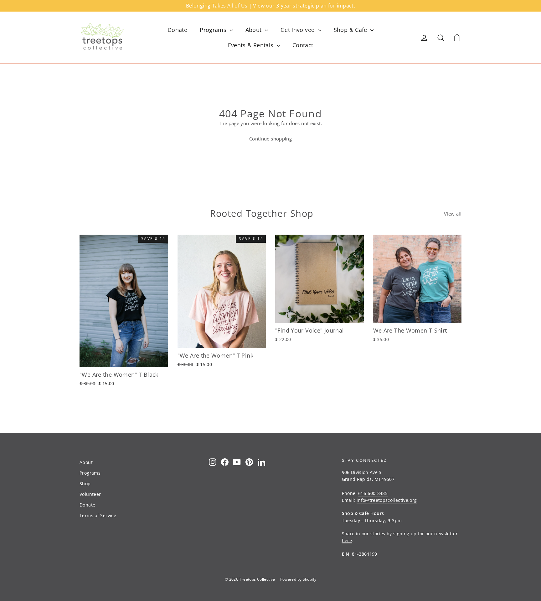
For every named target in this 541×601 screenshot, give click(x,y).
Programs (214, 29)
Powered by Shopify (298, 579)
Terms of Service (98, 515)
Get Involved (299, 29)
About (254, 29)
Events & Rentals (251, 45)
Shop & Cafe (351, 29)
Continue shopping (270, 138)
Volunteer (90, 494)
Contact (302, 45)
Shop (85, 483)
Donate (177, 29)
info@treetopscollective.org (387, 500)
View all (452, 214)
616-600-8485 (373, 493)
